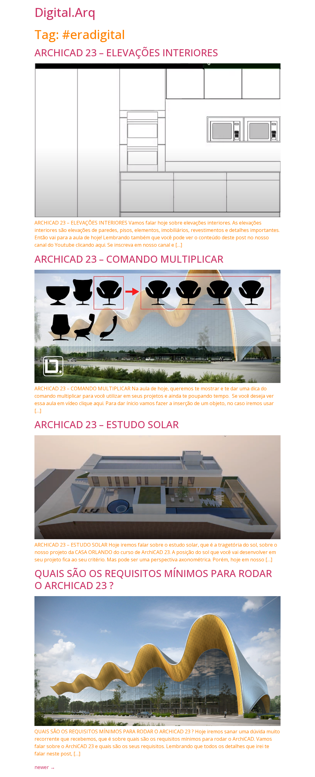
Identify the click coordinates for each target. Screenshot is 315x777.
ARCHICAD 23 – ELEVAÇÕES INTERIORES (126, 52)
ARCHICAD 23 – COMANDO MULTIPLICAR (128, 258)
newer (44, 767)
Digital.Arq (64, 12)
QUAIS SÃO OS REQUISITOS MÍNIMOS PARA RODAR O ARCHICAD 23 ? (153, 579)
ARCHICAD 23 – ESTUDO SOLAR (106, 424)
